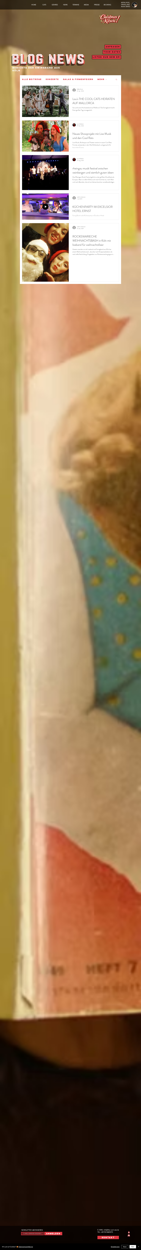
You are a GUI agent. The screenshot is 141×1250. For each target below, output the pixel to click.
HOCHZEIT (76, 95)
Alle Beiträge (32, 79)
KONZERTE (52, 79)
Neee (125, 1247)
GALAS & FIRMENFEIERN (78, 79)
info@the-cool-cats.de (111, 1230)
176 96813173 (108, 1232)
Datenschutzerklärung (26, 1247)
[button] (116, 80)
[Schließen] (138, 1246)
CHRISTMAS (76, 129)
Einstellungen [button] (115, 1247)
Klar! (132, 1247)
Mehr (100, 79)
